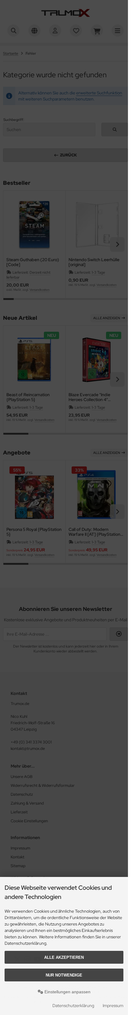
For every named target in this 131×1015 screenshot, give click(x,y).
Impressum (113, 1005)
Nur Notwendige (64, 975)
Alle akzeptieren (64, 957)
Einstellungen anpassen (66, 991)
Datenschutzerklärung (73, 1005)
